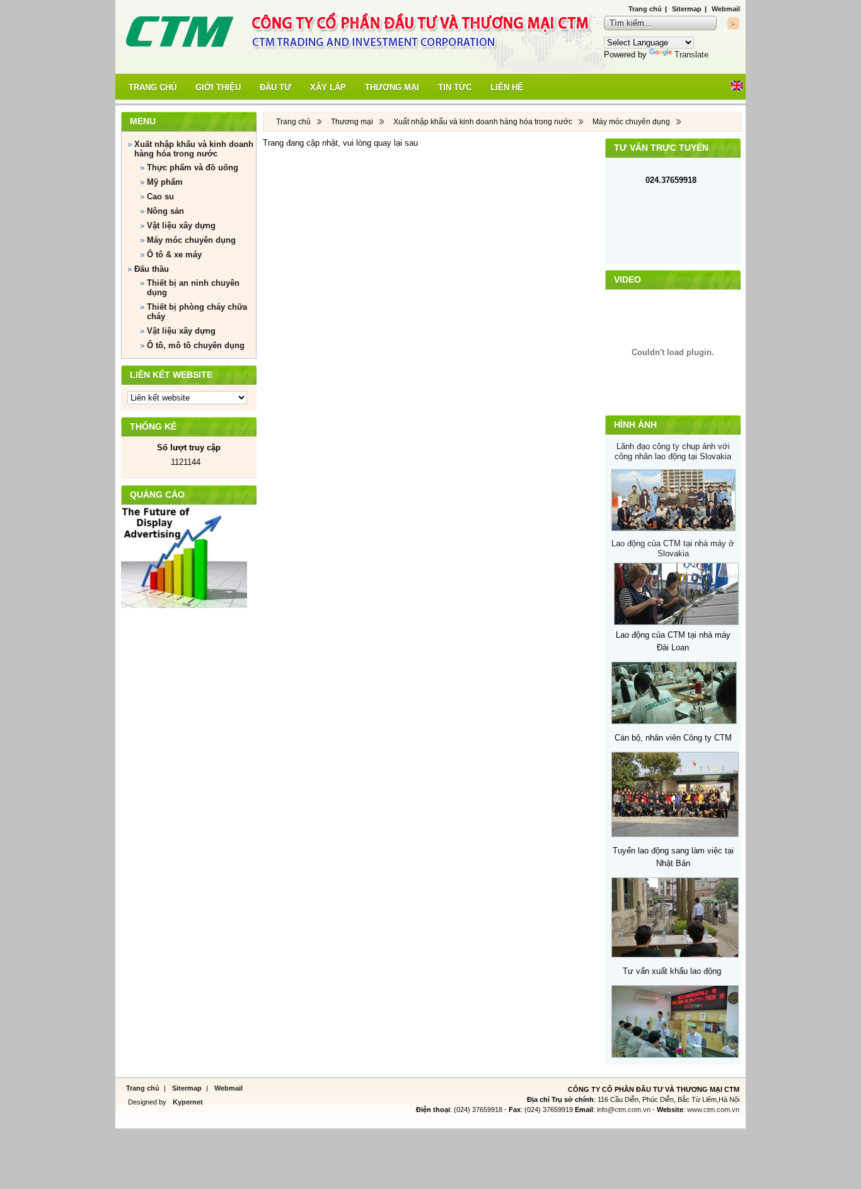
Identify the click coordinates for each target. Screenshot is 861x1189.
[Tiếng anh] (737, 87)
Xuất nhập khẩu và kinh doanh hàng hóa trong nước (482, 121)
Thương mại (352, 121)
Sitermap (687, 9)
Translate (691, 54)
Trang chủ (645, 9)
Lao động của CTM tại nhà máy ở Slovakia (672, 548)
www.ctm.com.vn (713, 1109)
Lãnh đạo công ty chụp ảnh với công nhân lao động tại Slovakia (673, 451)
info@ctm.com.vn (623, 1109)
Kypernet (187, 1102)
